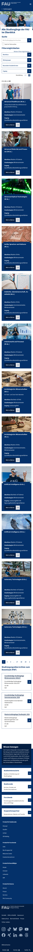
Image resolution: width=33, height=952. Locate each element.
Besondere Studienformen (10, 66)
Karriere (5, 895)
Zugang (5, 71)
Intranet (5, 871)
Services (15, 950)
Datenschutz (5, 919)
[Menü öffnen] (30, 4)
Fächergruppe (7, 60)
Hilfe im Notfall (12, 915)
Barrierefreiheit (14, 919)
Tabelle (25, 75)
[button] (29, 682)
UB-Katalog (6, 836)
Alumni (5, 888)
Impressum (20, 915)
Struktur (4, 950)
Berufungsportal (7, 850)
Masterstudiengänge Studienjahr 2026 (17, 714)
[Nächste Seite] (29, 662)
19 (25, 662)
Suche (4, 36)
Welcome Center (7, 854)
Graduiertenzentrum (8, 857)
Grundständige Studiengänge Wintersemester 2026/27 (14, 677)
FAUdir (5, 867)
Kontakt (4, 915)
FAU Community (7, 898)
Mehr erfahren (10, 125)
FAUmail (5, 826)
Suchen (26, 950)
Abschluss (6, 55)
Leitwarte (5, 874)
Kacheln (29, 75)
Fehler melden (6, 922)
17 (17, 662)
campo (5, 833)
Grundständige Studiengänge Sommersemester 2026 (14, 696)
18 (21, 662)
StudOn (5, 829)
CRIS (4, 847)
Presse (5, 891)
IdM (4, 878)
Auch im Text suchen (10, 44)
